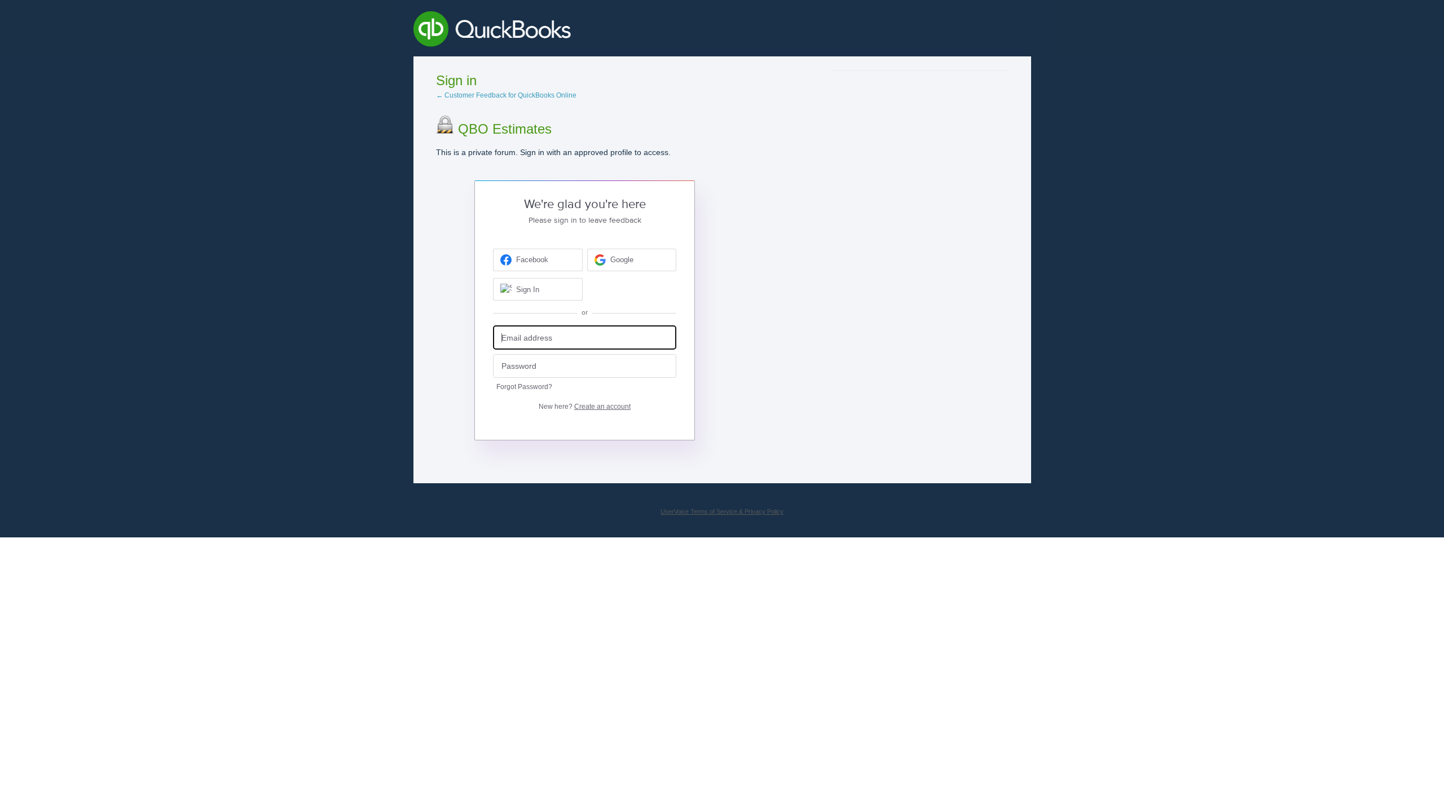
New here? (585, 407)
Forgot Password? (524, 387)
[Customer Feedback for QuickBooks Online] (574, 31)
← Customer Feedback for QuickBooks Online (506, 95)
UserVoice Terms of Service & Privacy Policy (722, 511)
